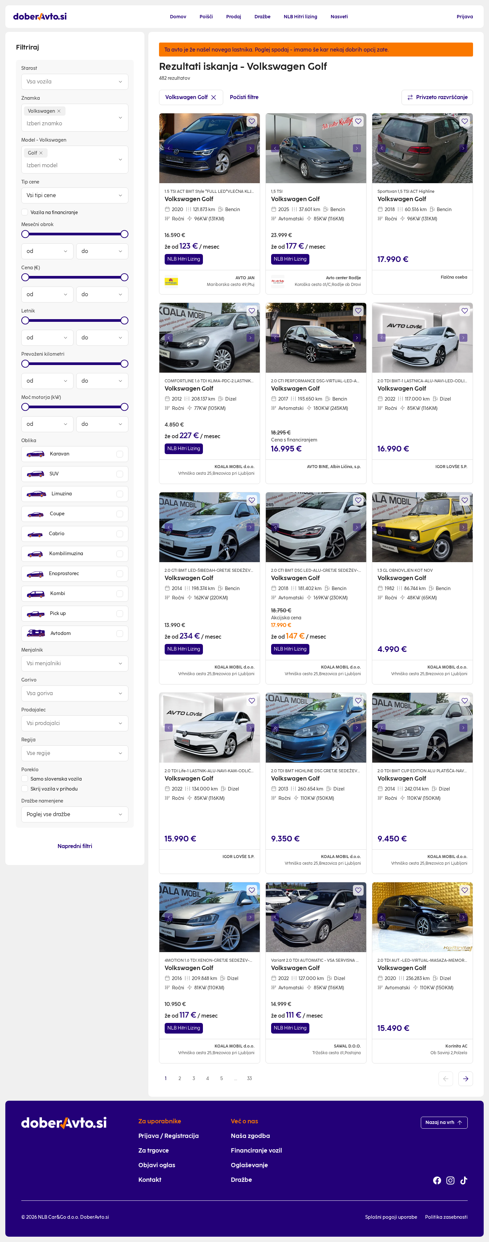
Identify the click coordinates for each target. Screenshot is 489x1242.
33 (249, 1078)
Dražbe (241, 1179)
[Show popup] (120, 81)
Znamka (30, 98)
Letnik (28, 311)
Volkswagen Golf (186, 97)
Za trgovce (153, 1150)
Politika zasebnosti (446, 1217)
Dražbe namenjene (42, 801)
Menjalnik (32, 650)
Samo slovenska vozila (56, 779)
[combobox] (68, 81)
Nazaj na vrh (439, 1122)
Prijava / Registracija (168, 1136)
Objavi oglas (156, 1165)
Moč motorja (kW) (41, 397)
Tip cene (30, 182)
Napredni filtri (75, 846)
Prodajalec (33, 710)
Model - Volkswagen (43, 140)
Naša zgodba (250, 1136)
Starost (29, 68)
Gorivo (29, 680)
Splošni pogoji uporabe (391, 1217)
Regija (28, 740)
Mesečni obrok (37, 224)
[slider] (25, 234)
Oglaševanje (249, 1165)
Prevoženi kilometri (43, 354)
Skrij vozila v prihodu (54, 789)
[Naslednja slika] (250, 148)
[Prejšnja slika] (169, 148)
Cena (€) (30, 268)
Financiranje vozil (256, 1150)
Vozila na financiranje (54, 212)
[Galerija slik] (209, 148)
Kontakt (149, 1179)
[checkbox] (24, 212)
